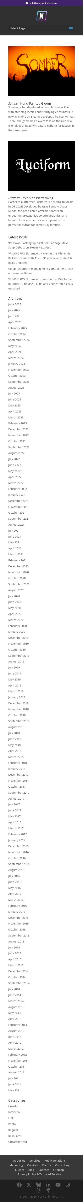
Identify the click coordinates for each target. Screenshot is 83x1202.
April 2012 (14, 1042)
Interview (14, 1112)
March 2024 (16, 358)
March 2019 (16, 691)
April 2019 (14, 685)
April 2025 (14, 322)
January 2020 (16, 631)
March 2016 (16, 900)
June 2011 (14, 1084)
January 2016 (16, 911)
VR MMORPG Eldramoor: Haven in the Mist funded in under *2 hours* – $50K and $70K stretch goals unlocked (41, 283)
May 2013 (14, 1013)
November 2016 (18, 852)
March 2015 (16, 965)
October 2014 (17, 977)
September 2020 (19, 584)
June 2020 (14, 602)
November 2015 (18, 923)
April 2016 (14, 894)
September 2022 (19, 447)
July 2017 (14, 804)
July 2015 (14, 947)
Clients (19, 1170)
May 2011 (14, 1090)
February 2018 (17, 763)
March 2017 (16, 828)
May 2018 (14, 745)
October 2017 (17, 786)
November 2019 (18, 643)
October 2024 (17, 334)
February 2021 (17, 560)
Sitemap (58, 1170)
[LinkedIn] (48, 1184)
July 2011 (14, 1078)
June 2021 (14, 536)
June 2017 (14, 810)
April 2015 (14, 959)
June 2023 (14, 399)
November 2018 (18, 709)
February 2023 (17, 423)
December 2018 (18, 703)
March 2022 (16, 483)
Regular (13, 1130)
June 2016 (14, 882)
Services (35, 1160)
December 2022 (18, 429)
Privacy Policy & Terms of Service (39, 1174)
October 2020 (17, 578)
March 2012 (16, 1048)
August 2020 (16, 590)
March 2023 (16, 417)
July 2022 (14, 459)
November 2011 (18, 1060)
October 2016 (17, 858)
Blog (31, 1170)
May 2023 (14, 405)
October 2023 (17, 375)
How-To (13, 1106)
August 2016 (16, 870)
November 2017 (18, 780)
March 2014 (16, 1001)
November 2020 (18, 572)
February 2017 (17, 834)
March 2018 (16, 757)
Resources (15, 1136)
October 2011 (17, 1066)
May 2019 (14, 679)
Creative (32, 1165)
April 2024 (14, 352)
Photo (12, 1124)
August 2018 (16, 727)
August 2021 (16, 524)
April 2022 (14, 477)
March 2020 (16, 620)
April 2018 (14, 751)
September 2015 (19, 935)
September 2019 (19, 655)
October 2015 (17, 929)
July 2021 (14, 530)
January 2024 (16, 364)
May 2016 (14, 888)
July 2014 (14, 989)
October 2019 (17, 649)
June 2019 (14, 673)
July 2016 (14, 876)
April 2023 (14, 411)
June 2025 (14, 316)
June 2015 (14, 953)
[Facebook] (19, 1184)
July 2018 (14, 733)
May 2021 (14, 542)
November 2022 (18, 435)
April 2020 (14, 614)
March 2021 (16, 554)
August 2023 (16, 387)
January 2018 (16, 769)
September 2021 (19, 518)
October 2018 (17, 715)
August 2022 (16, 453)
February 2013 (17, 1025)
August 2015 (16, 941)
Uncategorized (17, 1142)
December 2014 (18, 971)
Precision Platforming (30, 198)
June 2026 (14, 304)
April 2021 (14, 548)
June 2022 (14, 465)
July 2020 (14, 596)
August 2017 (16, 798)
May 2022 (14, 471)
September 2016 (19, 864)
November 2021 (18, 507)
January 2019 (16, 697)
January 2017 (16, 840)
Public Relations (55, 1160)
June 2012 (14, 1037)
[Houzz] (39, 1190)
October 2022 (17, 441)
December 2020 (18, 566)
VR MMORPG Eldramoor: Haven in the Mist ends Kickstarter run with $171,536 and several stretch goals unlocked (40, 258)
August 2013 (16, 1007)
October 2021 (17, 512)
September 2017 (19, 792)
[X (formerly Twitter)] (29, 1184)
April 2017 (14, 822)
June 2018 (14, 739)
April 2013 (14, 1019)
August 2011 (16, 1072)
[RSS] (48, 1190)
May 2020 (14, 608)
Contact (43, 1170)
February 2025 (17, 328)
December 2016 (18, 846)
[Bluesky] (39, 1184)
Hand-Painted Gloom (29, 103)
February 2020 (17, 626)
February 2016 (17, 905)
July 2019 (14, 667)
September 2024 (19, 340)
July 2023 (14, 393)
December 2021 (18, 501)
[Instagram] (67, 1184)
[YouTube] (58, 1184)
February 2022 (17, 489)
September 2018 (19, 721)
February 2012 (17, 1054)
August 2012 (16, 1031)
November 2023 (18, 369)
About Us (19, 1160)
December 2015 (18, 917)
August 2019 (16, 661)
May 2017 (14, 816)
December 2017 (18, 774)
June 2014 (14, 995)
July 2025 (14, 310)
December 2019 (18, 637)
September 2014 (19, 983)
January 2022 (16, 495)
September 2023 (19, 381)
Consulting (62, 1165)
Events (46, 1165)
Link (11, 1118)
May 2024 (14, 346)
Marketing (16, 1165)
